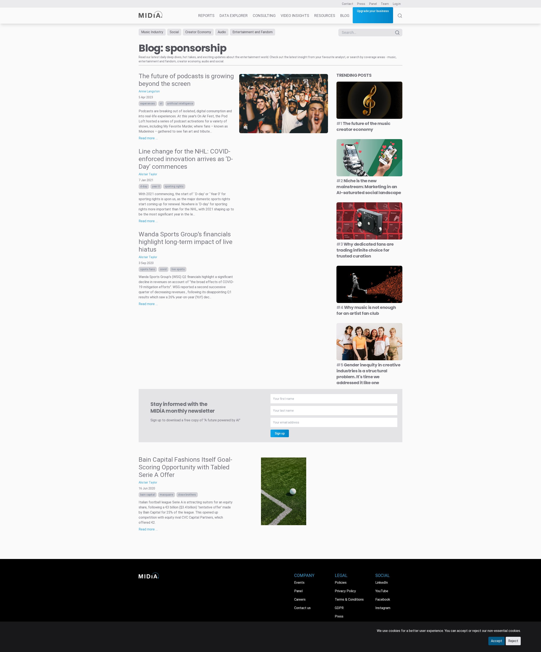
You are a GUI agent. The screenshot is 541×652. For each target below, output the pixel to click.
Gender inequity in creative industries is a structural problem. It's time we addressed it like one (368, 374)
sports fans (147, 269)
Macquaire (166, 494)
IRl (161, 103)
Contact (347, 3)
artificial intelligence (180, 103)
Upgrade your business (373, 11)
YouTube (381, 591)
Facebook (382, 599)
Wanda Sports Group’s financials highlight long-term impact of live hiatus (185, 241)
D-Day (143, 186)
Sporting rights (174, 186)
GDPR (339, 608)
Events (299, 583)
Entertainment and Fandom (252, 32)
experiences (147, 103)
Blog (344, 15)
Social (174, 32)
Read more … (148, 138)
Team (385, 3)
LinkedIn (381, 583)
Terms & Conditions (349, 599)
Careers (300, 599)
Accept (496, 641)
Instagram (382, 608)
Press (361, 3)
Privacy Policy (345, 591)
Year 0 (156, 186)
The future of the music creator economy (363, 126)
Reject (513, 641)
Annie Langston (149, 91)
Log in (397, 3)
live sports (178, 269)
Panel (373, 3)
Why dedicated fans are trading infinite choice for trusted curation (365, 250)
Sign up (280, 433)
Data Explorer (234, 15)
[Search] (399, 18)
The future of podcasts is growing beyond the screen (186, 79)
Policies (341, 583)
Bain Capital (147, 494)
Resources (324, 15)
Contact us (302, 608)
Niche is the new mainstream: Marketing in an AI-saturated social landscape (368, 187)
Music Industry (152, 32)
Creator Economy (198, 32)
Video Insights (295, 15)
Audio (222, 32)
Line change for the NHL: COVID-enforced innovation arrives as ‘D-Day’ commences (186, 159)
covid (163, 269)
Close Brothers (187, 494)
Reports (206, 15)
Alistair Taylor (148, 174)
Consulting (264, 15)
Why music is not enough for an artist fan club (366, 310)
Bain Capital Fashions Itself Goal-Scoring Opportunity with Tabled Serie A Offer (185, 467)
